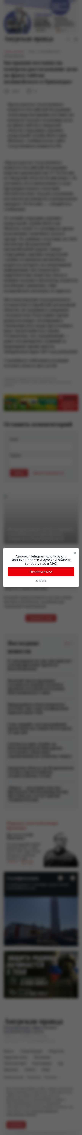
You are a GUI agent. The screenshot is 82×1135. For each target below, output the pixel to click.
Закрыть (41, 580)
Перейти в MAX (41, 572)
